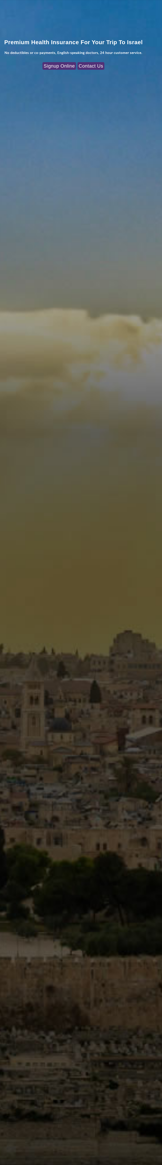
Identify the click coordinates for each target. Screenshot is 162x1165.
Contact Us (91, 66)
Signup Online (59, 66)
